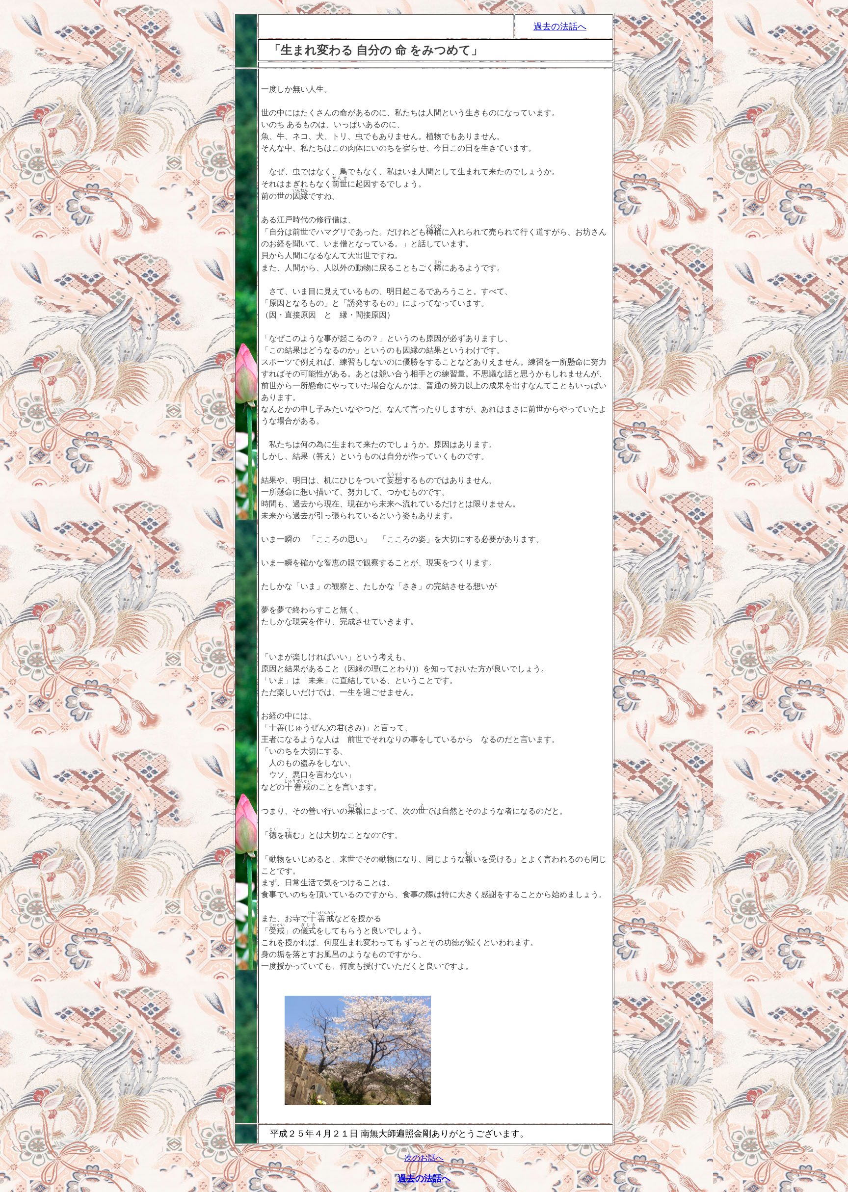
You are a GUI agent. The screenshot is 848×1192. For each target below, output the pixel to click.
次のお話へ (424, 1158)
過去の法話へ (559, 26)
